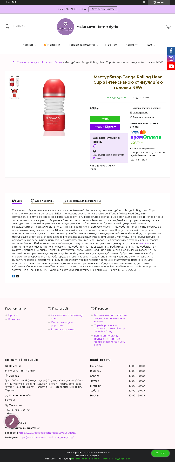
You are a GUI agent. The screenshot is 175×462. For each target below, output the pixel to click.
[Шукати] (7, 27)
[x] (17, 276)
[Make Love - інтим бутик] (65, 26)
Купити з (99, 127)
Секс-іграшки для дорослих (62, 324)
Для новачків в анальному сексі (67, 317)
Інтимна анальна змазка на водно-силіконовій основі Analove (110, 318)
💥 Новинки (51, 44)
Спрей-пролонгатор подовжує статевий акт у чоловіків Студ (109, 328)
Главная (27, 44)
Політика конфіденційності (115, 458)
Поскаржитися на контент (85, 458)
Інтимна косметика (63, 329)
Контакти (132, 44)
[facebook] (13, 276)
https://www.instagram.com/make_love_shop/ (46, 437)
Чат (163, 453)
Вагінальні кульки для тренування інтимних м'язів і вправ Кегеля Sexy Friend (109, 340)
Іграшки (47, 62)
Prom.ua (105, 452)
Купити (105, 118)
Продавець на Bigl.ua (87, 455)
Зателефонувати (103, 9)
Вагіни (58, 62)
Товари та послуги (82, 44)
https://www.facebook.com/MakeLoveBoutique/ (47, 432)
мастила (144, 243)
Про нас (111, 44)
